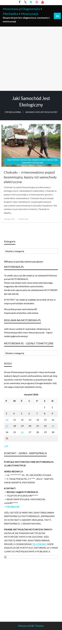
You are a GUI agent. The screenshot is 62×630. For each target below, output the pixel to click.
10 (7, 419)
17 (7, 425)
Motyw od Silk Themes (31, 625)
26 (22, 432)
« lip (6, 445)
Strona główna (13, 112)
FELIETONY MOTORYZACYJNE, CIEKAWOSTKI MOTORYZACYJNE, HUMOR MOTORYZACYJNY (32, 161)
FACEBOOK (13, 506)
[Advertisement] (31, 58)
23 (53, 425)
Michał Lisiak (23, 219)
